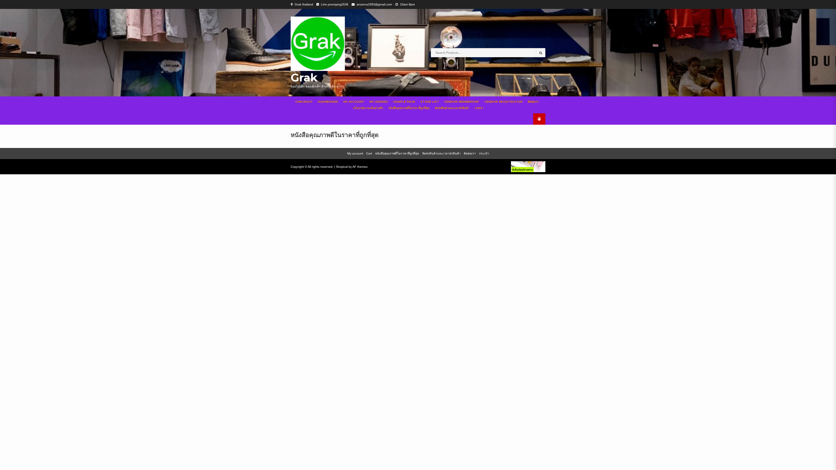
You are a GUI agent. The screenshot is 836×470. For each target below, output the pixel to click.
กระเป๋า (484, 153)
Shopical (342, 166)
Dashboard (328, 101)
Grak (304, 77)
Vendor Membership (461, 101)
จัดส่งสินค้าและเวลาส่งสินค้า (452, 108)
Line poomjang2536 (334, 4)
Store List (429, 101)
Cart (479, 108)
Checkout (304, 101)
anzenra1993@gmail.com (374, 4)
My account (353, 101)
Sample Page (404, 101)
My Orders (378, 101)
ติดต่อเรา (533, 101)
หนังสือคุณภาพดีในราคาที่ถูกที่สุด (409, 108)
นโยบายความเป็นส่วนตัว (368, 108)
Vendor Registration (503, 101)
